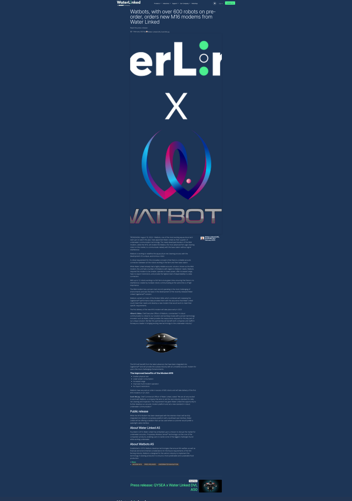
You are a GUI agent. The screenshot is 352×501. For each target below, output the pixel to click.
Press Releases (150, 464)
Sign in (221, 3)
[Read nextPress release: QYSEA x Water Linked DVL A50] (210, 486)
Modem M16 (137, 464)
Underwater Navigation (168, 464)
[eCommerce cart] (215, 3)
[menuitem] (157, 3)
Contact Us (230, 3)
